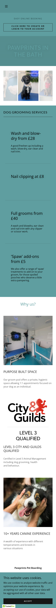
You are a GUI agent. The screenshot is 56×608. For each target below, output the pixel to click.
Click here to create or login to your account (27, 27)
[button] (6, 6)
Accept (28, 601)
